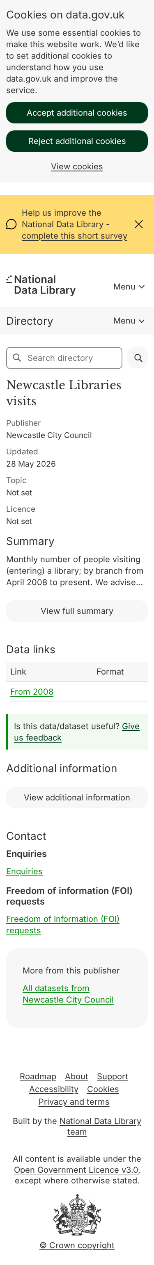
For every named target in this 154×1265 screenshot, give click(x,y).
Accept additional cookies (77, 113)
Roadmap (38, 1076)
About (76, 1076)
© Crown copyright (77, 1245)
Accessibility (53, 1089)
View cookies (77, 166)
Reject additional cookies (77, 141)
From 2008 (31, 692)
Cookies (103, 1089)
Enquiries (24, 871)
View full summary (77, 611)
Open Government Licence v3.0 (76, 1170)
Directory (29, 321)
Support (112, 1076)
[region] (77, 682)
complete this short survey (74, 236)
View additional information (77, 797)
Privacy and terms (74, 1102)
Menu (124, 287)
